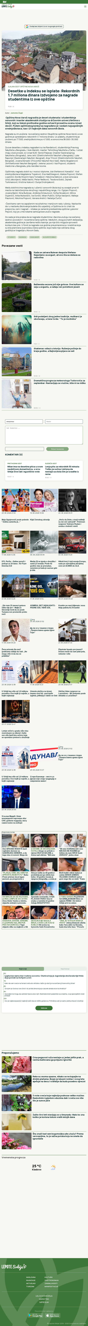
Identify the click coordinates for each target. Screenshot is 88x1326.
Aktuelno (31, 1283)
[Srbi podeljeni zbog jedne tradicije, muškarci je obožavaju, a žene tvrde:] (17, 330)
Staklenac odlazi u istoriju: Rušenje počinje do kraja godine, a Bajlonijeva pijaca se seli (57, 349)
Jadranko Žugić (17, 113)
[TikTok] (79, 1267)
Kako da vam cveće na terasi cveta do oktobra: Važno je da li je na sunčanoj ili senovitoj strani (39, 983)
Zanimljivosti (51, 1283)
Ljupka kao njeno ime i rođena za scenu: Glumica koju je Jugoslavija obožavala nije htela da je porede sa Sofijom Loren (43, 977)
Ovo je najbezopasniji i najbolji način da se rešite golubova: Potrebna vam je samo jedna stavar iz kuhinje (43, 1001)
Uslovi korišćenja (44, 1296)
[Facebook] (75, 1267)
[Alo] (4, 2)
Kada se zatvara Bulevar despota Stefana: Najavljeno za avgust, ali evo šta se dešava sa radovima (57, 255)
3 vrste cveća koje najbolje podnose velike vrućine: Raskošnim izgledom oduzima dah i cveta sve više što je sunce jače (59, 1098)
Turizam (30, 1286)
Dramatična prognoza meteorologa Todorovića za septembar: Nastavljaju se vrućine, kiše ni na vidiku (60, 381)
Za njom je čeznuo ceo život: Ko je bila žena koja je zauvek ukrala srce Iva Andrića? (35, 988)
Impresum (44, 1302)
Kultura (48, 1277)
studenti (11, 237)
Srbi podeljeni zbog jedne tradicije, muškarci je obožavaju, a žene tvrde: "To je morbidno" (58, 317)
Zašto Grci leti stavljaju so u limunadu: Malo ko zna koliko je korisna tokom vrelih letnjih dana (58, 1116)
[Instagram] (84, 1267)
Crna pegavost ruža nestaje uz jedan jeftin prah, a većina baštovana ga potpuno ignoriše (58, 1058)
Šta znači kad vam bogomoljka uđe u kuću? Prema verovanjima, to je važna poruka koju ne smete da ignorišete (58, 1136)
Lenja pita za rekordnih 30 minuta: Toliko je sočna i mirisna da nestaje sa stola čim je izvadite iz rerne (62, 470)
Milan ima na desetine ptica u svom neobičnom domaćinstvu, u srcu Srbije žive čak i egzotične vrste (25, 469)
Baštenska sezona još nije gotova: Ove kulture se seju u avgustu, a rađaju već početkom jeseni (59, 285)
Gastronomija (52, 1280)
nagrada (22, 237)
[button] (76, 113)
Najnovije (30, 1280)
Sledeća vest (51, 463)
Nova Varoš (34, 237)
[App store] (52, 1315)
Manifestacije (51, 1286)
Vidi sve (44, 1008)
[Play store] (35, 1315)
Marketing (44, 1299)
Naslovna (31, 1277)
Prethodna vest (14, 463)
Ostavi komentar (57, 449)
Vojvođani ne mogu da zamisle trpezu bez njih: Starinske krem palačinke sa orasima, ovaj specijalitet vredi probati (44, 995)
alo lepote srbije (49, 237)
